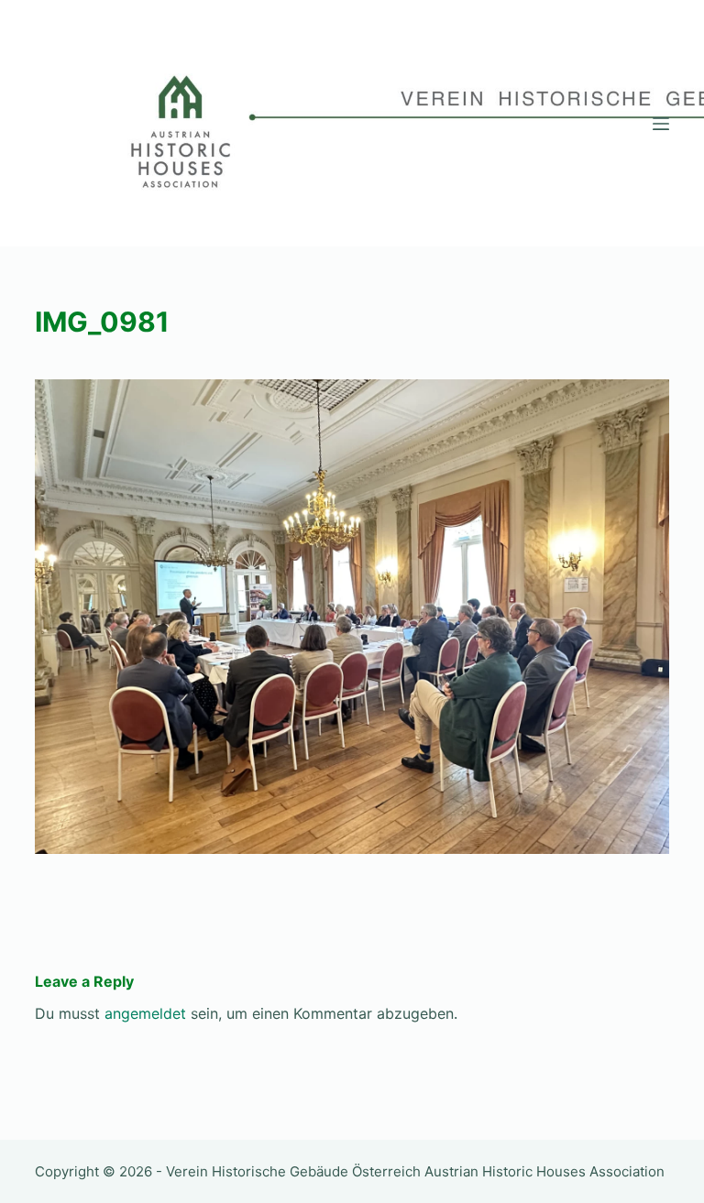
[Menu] (661, 123)
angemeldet (145, 1013)
